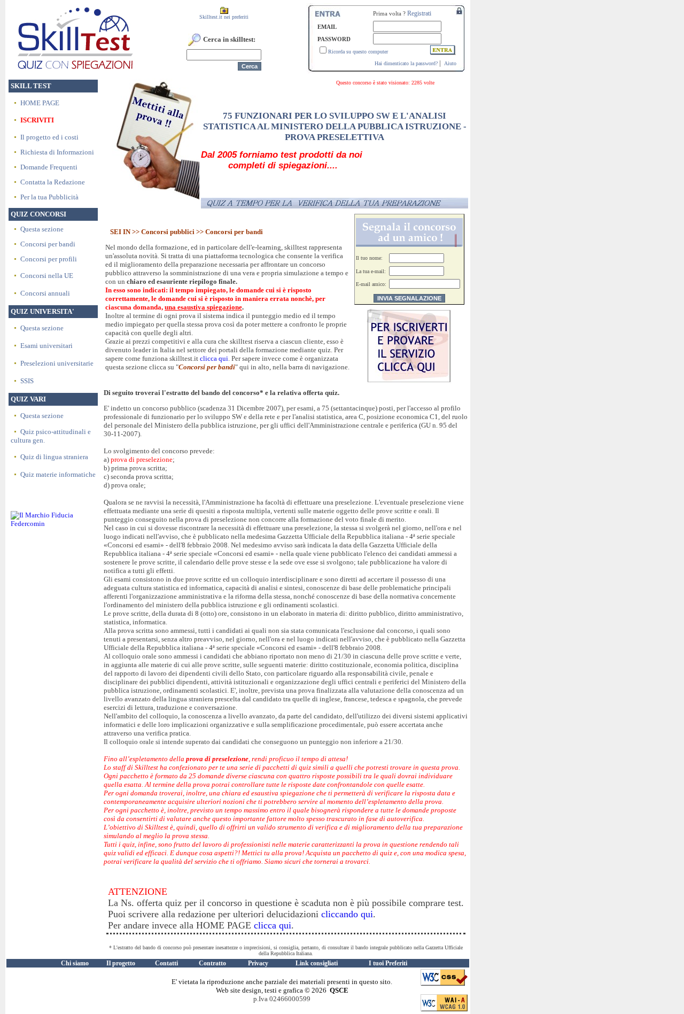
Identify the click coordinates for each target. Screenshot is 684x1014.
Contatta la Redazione (52, 182)
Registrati (419, 13)
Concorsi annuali (45, 293)
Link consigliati (317, 963)
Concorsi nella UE (46, 276)
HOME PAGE (39, 103)
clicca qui (214, 358)
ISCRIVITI (37, 120)
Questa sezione (42, 229)
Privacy (258, 963)
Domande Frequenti (48, 167)
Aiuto (450, 63)
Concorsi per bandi (47, 244)
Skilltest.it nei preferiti (223, 17)
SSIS (27, 381)
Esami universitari (46, 346)
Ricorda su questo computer (358, 52)
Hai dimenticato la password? (406, 63)
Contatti (166, 963)
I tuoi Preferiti (388, 963)
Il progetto (120, 963)
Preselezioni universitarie (57, 363)
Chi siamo (75, 963)
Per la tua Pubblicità (49, 197)
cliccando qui (347, 914)
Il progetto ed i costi (49, 137)
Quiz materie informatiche (58, 474)
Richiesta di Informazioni (57, 152)
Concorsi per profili (48, 259)
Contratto (212, 963)
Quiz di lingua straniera (54, 457)
